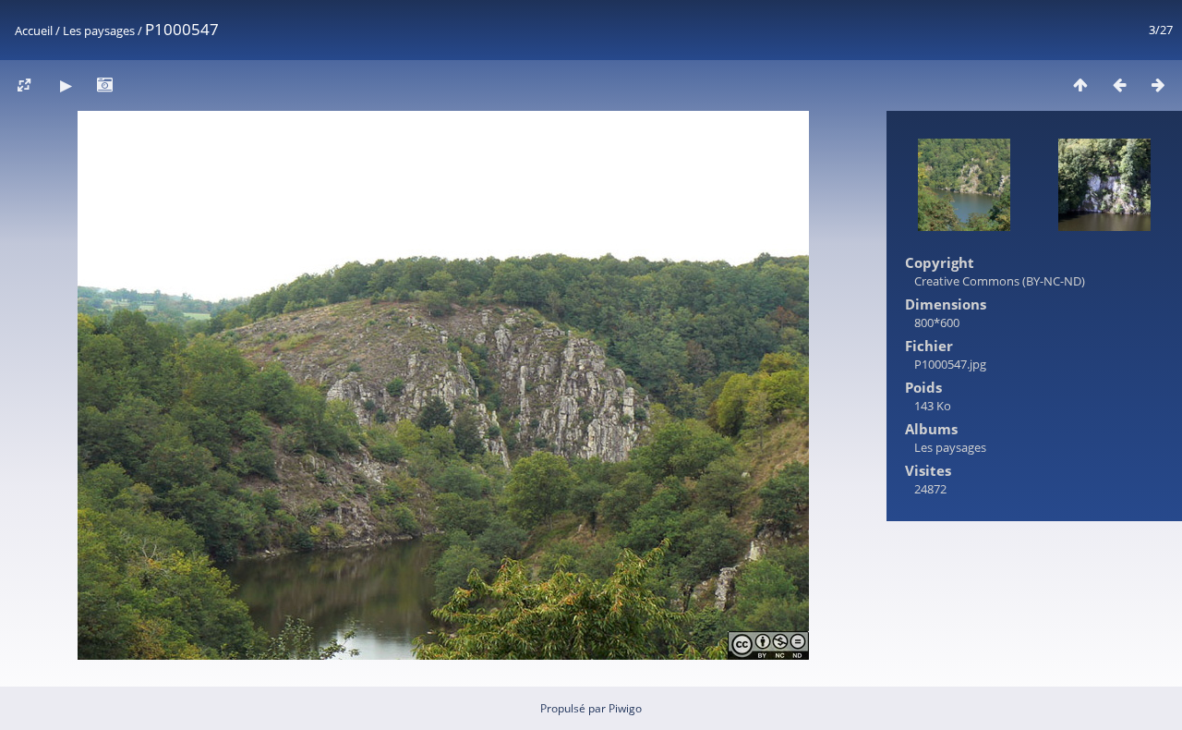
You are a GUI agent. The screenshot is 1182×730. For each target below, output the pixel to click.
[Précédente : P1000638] (1119, 84)
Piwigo (625, 708)
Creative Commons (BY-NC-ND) (999, 281)
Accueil (34, 30)
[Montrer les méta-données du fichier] (104, 84)
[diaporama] (65, 84)
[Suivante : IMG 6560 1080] (1158, 84)
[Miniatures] (1080, 84)
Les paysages (99, 30)
